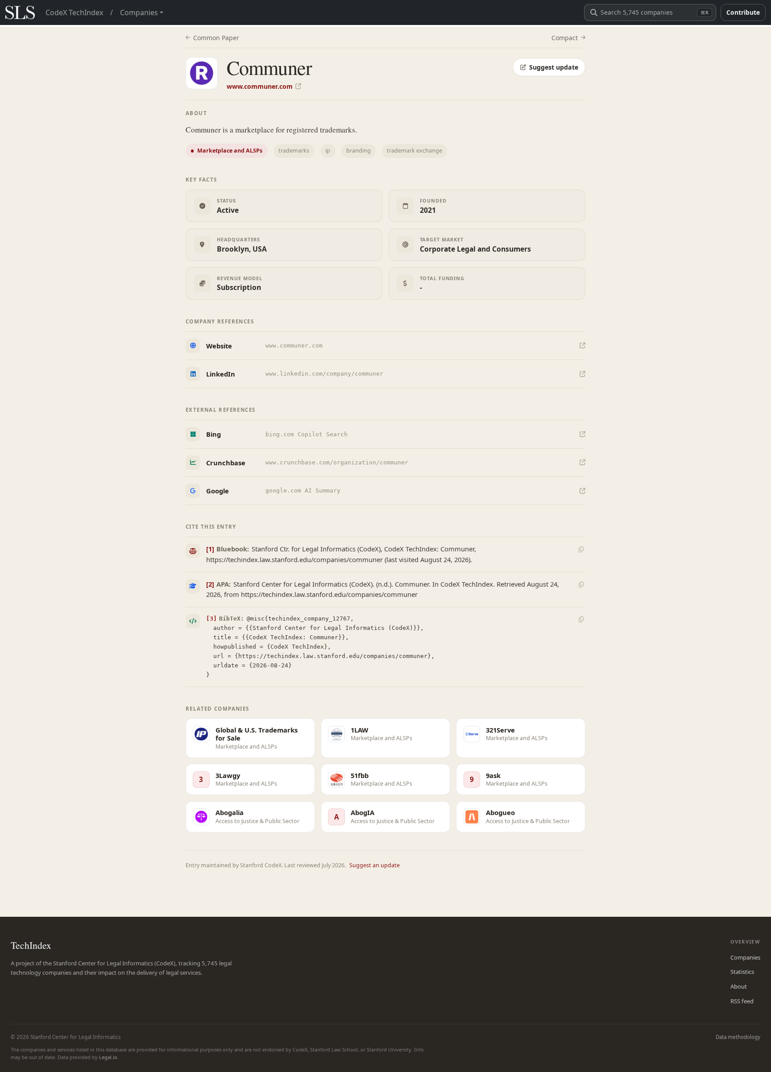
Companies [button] (139, 12)
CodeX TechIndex (74, 12)
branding (358, 150)
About (738, 986)
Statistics (742, 972)
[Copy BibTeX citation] (580, 619)
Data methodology (738, 1037)
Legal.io (108, 1057)
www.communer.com (260, 86)
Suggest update (553, 67)
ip (327, 150)
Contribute (743, 12)
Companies (745, 957)
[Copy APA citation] (580, 584)
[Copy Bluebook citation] (580, 549)
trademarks (293, 150)
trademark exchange (414, 150)
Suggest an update (374, 865)
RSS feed (742, 1001)
